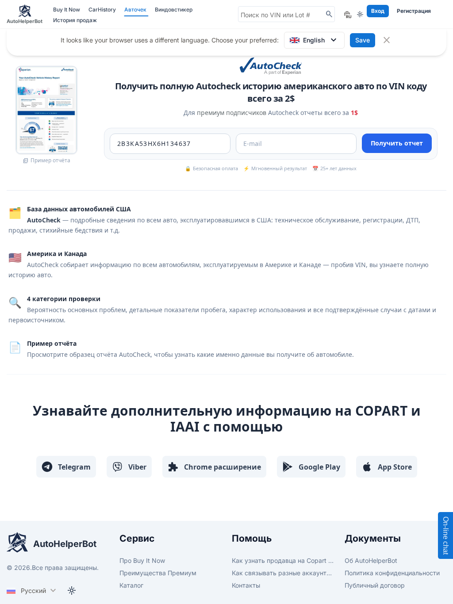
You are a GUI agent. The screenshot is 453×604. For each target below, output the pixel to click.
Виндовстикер (173, 9)
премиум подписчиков (231, 112)
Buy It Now (67, 9)
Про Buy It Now (142, 560)
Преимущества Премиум (157, 573)
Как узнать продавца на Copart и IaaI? (283, 560)
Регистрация (414, 11)
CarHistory (102, 9)
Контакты (246, 585)
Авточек (136, 9)
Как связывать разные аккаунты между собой (283, 573)
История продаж (75, 20)
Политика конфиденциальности (392, 573)
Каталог (131, 585)
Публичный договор (375, 585)
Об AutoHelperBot (371, 560)
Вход (377, 11)
